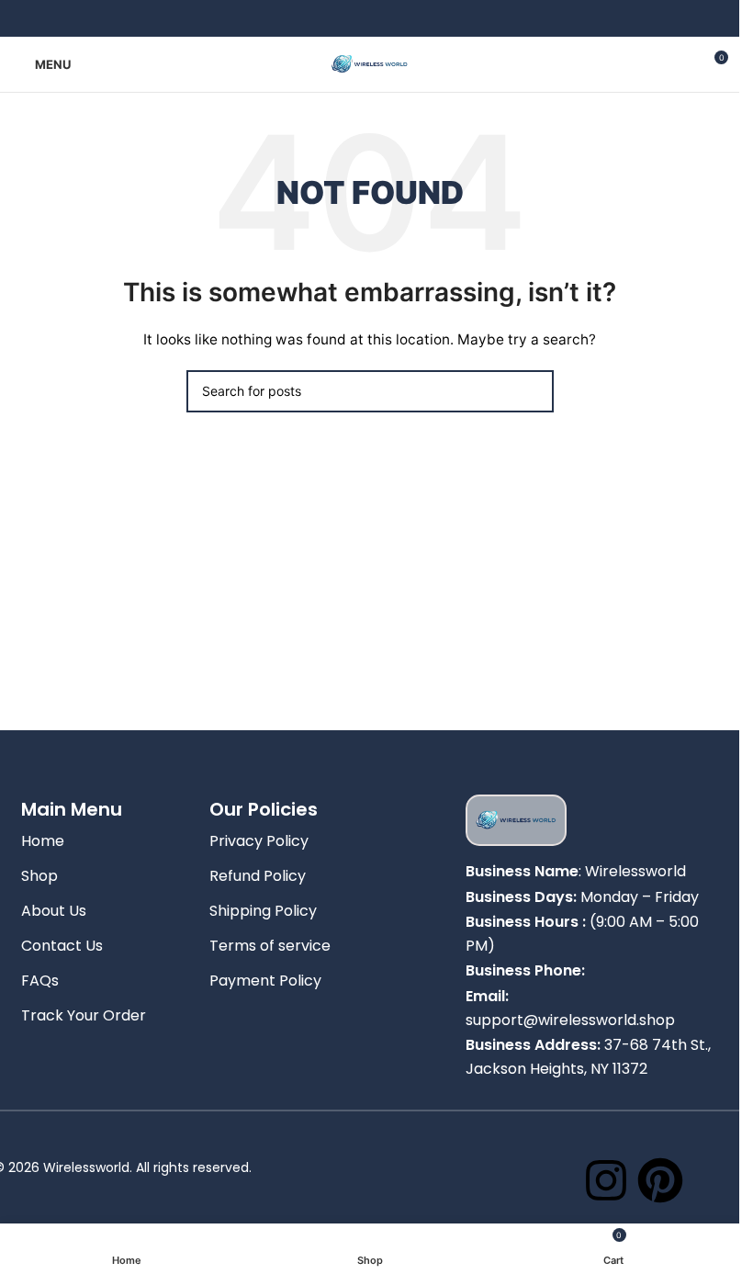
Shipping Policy (263, 910)
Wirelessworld (635, 871)
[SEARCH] (532, 391)
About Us (53, 910)
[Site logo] (369, 63)
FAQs (40, 980)
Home (42, 840)
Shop (39, 875)
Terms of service (270, 945)
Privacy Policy (259, 840)
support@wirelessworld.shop (570, 1020)
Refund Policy (257, 875)
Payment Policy (265, 980)
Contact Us (62, 945)
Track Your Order (83, 1015)
